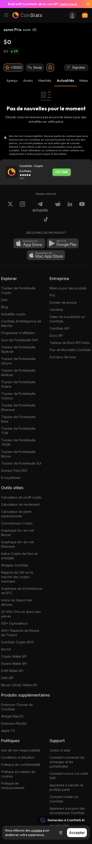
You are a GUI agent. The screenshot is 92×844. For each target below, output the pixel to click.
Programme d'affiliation (18, 333)
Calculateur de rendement (20, 504)
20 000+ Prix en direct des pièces (21, 614)
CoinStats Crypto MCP (17, 642)
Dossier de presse (63, 302)
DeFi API (7, 678)
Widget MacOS (12, 716)
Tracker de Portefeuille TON (18, 431)
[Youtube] (82, 206)
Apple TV (8, 730)
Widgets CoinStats (14, 565)
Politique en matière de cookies (18, 774)
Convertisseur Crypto (17, 523)
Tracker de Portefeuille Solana (18, 384)
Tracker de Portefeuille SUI (21, 463)
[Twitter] (10, 206)
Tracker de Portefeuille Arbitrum (18, 372)
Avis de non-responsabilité (20, 750)
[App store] (29, 243)
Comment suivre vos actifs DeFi (69, 776)
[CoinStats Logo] (27, 15)
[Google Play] (63, 243)
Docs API (56, 335)
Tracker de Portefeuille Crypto (18, 290)
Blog (4, 307)
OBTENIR (61, 172)
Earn (4, 300)
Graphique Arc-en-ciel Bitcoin (17, 532)
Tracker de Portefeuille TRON (18, 442)
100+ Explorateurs (14, 623)
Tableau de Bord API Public (70, 343)
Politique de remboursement (12, 785)
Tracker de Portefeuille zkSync (18, 361)
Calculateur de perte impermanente (16, 514)
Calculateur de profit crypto (21, 497)
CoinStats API (59, 328)
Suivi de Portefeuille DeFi (19, 340)
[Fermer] (86, 4)
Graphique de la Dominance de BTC (21, 591)
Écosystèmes (11, 478)
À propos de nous (63, 357)
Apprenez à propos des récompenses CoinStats (67, 810)
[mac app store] (46, 255)
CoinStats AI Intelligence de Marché (21, 323)
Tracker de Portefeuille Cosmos (18, 396)
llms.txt (6, 649)
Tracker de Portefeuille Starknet (18, 349)
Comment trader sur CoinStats (64, 799)
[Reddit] (58, 206)
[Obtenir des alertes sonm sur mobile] (50, 67)
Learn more (68, 4)
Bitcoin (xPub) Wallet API (19, 685)
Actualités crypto (13, 314)
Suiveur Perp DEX (14, 470)
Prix (52, 295)
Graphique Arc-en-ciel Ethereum (17, 544)
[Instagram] (22, 206)
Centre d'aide (60, 750)
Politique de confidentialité (20, 764)
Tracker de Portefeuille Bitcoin (18, 454)
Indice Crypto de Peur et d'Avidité (19, 556)
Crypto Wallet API (14, 656)
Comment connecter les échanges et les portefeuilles (67, 762)
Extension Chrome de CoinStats (17, 707)
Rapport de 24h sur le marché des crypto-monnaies (17, 576)
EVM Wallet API (12, 671)
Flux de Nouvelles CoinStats (70, 350)
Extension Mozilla (14, 723)
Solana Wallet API (14, 663)
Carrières (56, 310)
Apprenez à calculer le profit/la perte (66, 787)
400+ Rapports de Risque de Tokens (20, 633)
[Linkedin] (70, 206)
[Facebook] (46, 220)
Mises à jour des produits (68, 288)
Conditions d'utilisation (17, 757)
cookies (36, 830)
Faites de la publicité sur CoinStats (67, 319)
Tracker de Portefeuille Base (18, 419)
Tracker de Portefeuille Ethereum (18, 407)
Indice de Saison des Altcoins (16, 602)
